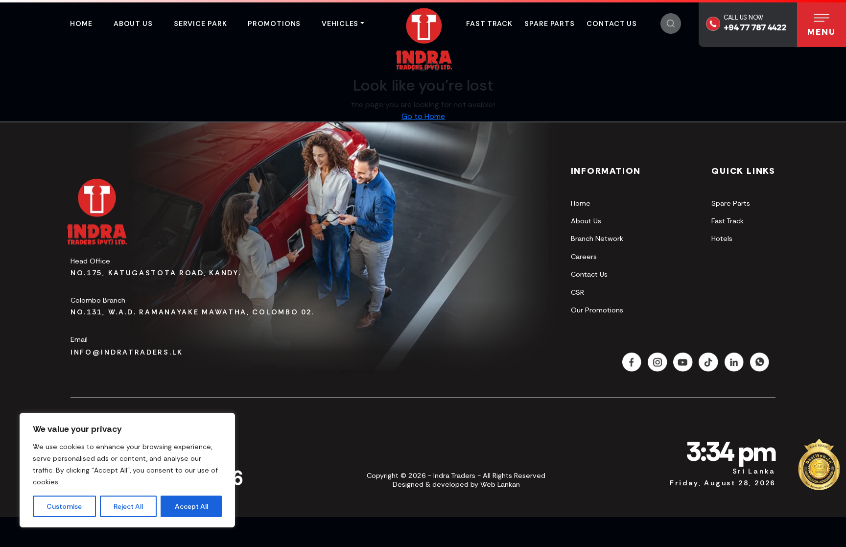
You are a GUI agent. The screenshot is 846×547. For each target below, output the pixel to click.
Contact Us (612, 23)
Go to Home (423, 116)
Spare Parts (549, 23)
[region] (127, 470)
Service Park (200, 23)
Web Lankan (500, 484)
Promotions (274, 23)
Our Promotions (597, 310)
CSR (577, 292)
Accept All (191, 506)
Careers (584, 256)
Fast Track (489, 23)
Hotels (721, 238)
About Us (133, 23)
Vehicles (340, 23)
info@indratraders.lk (126, 352)
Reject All (128, 506)
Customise (64, 506)
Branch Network (597, 238)
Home (81, 23)
